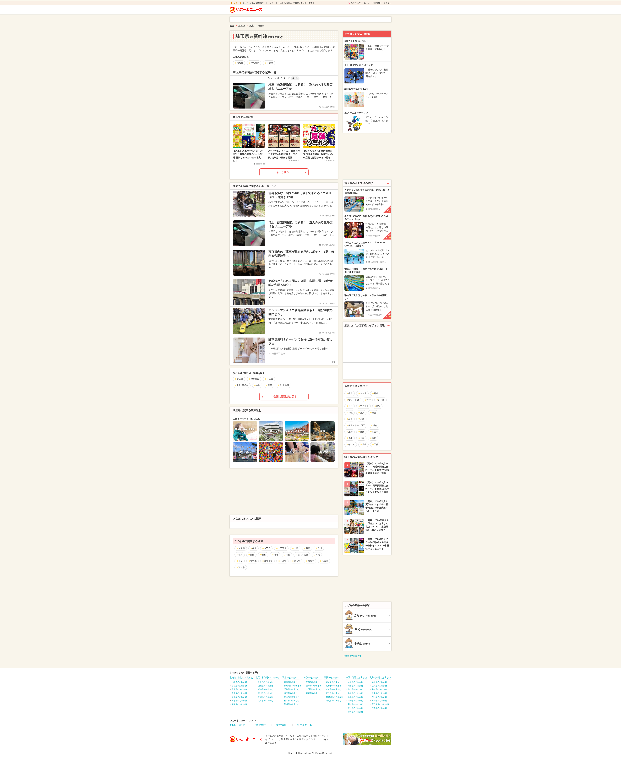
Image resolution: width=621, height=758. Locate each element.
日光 (318, 554)
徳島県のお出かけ (355, 712)
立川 (320, 548)
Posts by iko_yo (352, 655)
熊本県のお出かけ (379, 693)
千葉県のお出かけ (292, 689)
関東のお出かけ (290, 677)
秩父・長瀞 (302, 554)
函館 (376, 444)
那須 (240, 561)
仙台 (350, 406)
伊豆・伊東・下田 (356, 425)
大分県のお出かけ (379, 697)
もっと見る (282, 172)
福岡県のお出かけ (379, 682)
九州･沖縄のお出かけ (380, 677)
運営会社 (261, 725)
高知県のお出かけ (355, 704)
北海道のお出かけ (239, 682)
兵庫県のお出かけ (333, 689)
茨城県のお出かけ (292, 704)
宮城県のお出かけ (239, 686)
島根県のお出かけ (355, 697)
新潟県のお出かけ (265, 689)
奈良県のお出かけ (333, 693)
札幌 (350, 412)
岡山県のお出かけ (355, 686)
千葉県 (283, 561)
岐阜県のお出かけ (313, 686)
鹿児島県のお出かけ (380, 704)
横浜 (240, 554)
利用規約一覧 (304, 725)
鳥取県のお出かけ (355, 693)
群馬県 (311, 561)
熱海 (362, 432)
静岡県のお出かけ (313, 693)
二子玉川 (282, 548)
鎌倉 (252, 554)
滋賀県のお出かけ (333, 700)
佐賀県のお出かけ (379, 686)
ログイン (387, 3)
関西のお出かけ (332, 677)
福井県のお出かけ (265, 700)
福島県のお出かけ (239, 704)
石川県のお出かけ (265, 693)
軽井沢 (351, 444)
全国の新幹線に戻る (285, 396)
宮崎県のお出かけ (379, 700)
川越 (288, 554)
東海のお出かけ (312, 677)
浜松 (374, 438)
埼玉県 (297, 561)
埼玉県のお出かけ (292, 693)
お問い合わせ (237, 725)
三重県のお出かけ (313, 689)
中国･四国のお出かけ (356, 677)
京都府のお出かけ (333, 686)
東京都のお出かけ (292, 682)
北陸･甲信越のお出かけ (268, 677)
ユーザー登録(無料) (372, 3)
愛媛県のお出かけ (355, 700)
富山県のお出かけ (265, 697)
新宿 (308, 548)
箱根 (264, 554)
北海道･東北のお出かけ (241, 677)
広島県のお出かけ (355, 682)
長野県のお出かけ (265, 682)
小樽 (364, 444)
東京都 (253, 561)
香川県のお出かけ (355, 708)
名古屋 (363, 393)
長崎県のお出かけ (379, 689)
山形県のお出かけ (239, 700)
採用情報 (281, 725)
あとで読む (356, 3)
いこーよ (237, 3)
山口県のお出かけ (355, 689)
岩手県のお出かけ (239, 693)
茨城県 (241, 567)
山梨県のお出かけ (265, 686)
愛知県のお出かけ (313, 682)
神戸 (368, 400)
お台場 (241, 548)
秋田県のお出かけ (239, 697)
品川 (254, 548)
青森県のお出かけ (239, 689)
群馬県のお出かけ (292, 697)
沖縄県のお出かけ (379, 708)
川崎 (276, 554)
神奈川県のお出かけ (292, 686)
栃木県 (325, 561)
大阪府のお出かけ (333, 682)
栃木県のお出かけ (292, 700)
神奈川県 (268, 561)
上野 (296, 548)
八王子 (267, 548)
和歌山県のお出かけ (334, 697)
